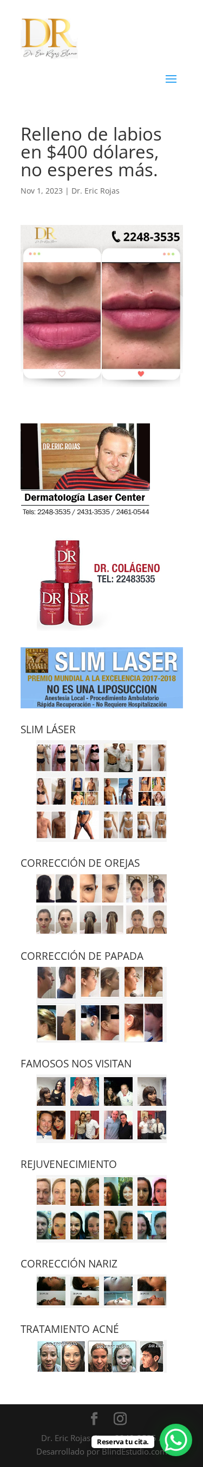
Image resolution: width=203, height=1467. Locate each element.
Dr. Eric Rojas (95, 190)
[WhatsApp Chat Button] (176, 1440)
